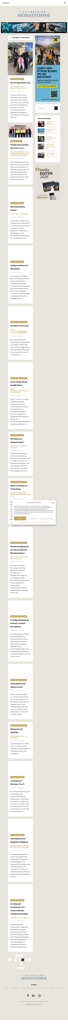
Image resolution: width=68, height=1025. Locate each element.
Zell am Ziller (22, 580)
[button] (53, 502)
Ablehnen (33, 518)
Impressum (46, 522)
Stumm (21, 215)
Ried (20, 141)
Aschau (13, 474)
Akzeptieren (20, 518)
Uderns (21, 79)
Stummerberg (23, 343)
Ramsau (21, 976)
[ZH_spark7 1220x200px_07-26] (34, 28)
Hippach (21, 845)
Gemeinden (14, 79)
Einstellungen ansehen (47, 518)
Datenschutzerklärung (24, 522)
